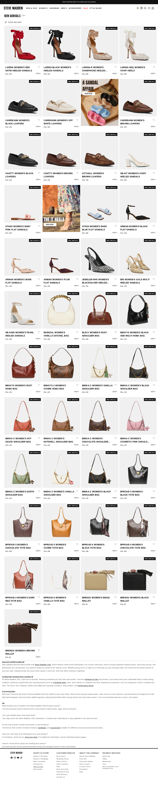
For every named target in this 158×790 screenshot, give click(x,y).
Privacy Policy (85, 766)
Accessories (75, 8)
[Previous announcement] (6, 2)
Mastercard (107, 761)
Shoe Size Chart (63, 769)
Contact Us (61, 777)
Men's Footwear (39, 761)
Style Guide (37, 769)
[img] (145, 8)
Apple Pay (106, 756)
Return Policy (62, 761)
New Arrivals (38, 766)
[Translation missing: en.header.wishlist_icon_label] (149, 8)
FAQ (58, 766)
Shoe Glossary (62, 774)
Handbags (54, 8)
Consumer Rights (86, 761)
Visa (104, 764)
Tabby (105, 759)
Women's (43, 8)
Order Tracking (62, 764)
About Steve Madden (87, 756)
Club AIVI (83, 759)
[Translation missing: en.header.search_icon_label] (145, 8)
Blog (81, 772)
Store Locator (85, 764)
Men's (64, 8)
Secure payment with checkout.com (111, 767)
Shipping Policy (63, 759)
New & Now (31, 8)
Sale (85, 8)
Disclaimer (84, 769)
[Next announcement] (152, 2)
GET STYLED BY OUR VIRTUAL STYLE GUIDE (79, 2)
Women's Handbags (40, 759)
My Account (61, 756)
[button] (30, 8)
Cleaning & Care (63, 772)
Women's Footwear (40, 756)
